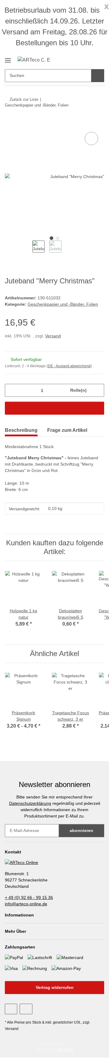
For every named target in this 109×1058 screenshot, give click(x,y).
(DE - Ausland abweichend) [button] (69, 366)
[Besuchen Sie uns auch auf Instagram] (26, 1009)
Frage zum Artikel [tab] (67, 430)
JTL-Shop (65, 1049)
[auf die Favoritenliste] (91, 138)
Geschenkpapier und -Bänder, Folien (63, 304)
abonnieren (81, 830)
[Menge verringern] (11, 390)
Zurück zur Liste (24, 99)
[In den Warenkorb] (10, 123)
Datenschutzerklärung (30, 803)
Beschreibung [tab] (21, 430)
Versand (53, 335)
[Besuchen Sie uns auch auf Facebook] (11, 1009)
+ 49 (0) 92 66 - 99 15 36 (29, 897)
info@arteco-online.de (26, 903)
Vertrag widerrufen (55, 987)
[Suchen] (97, 75)
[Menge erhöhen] (97, 390)
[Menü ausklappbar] (8, 58)
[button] (88, 60)
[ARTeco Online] (21, 862)
